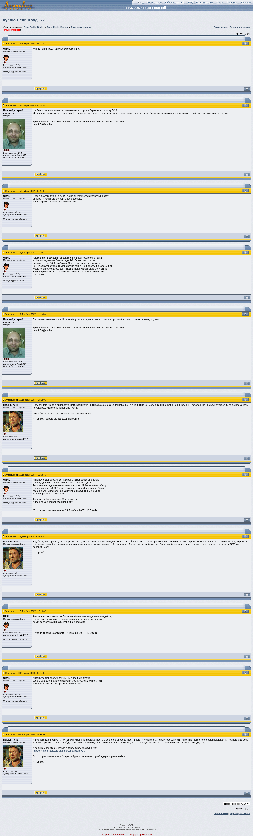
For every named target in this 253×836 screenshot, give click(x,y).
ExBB (131, 825)
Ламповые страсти (81, 27)
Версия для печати (240, 27)
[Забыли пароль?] (174, 4)
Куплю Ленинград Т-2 (24, 20)
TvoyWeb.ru (135, 827)
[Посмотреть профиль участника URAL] (40, 89)
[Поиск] (219, 4)
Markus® (152, 829)
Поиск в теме (221, 27)
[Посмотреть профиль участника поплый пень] (40, 459)
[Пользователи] (204, 4)
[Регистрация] (154, 4)
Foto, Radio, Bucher (34, 27)
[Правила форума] (232, 4)
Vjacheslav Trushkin (124, 829)
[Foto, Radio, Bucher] (18, 10)
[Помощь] (190, 4)
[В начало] (247, 88)
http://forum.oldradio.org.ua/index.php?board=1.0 (59, 750)
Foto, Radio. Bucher (57, 27)
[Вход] (140, 4)
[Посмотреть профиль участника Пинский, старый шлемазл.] (40, 175)
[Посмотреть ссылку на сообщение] (245, 44)
